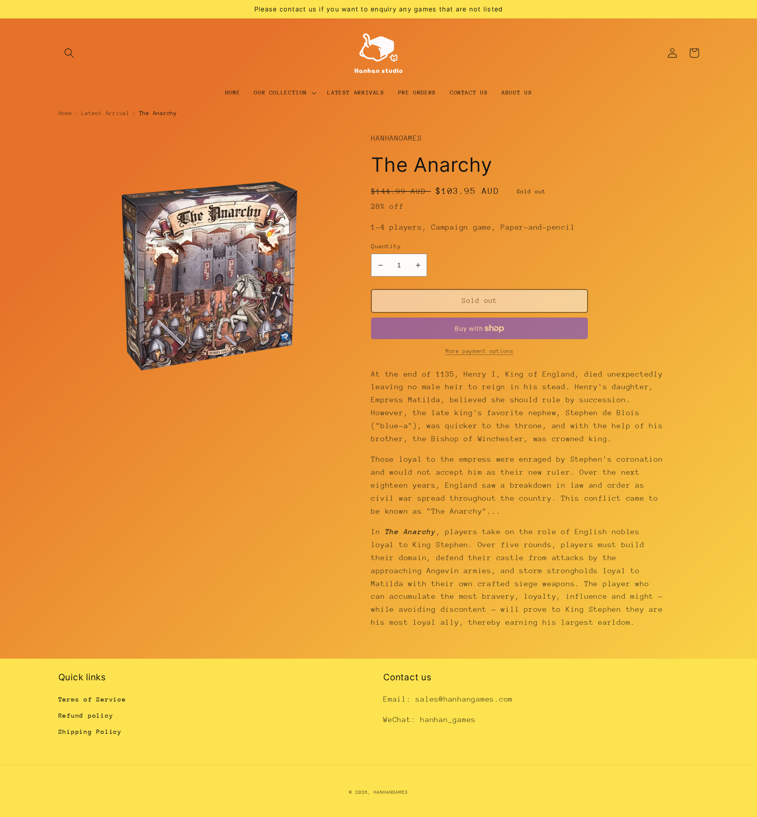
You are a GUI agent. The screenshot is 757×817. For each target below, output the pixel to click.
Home (65, 113)
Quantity (386, 246)
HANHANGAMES (391, 792)
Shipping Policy (90, 731)
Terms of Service (92, 699)
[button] (69, 53)
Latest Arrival (105, 113)
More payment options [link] (480, 351)
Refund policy (86, 715)
